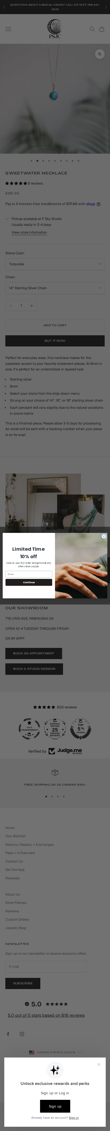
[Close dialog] (103, 536)
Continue (29, 582)
